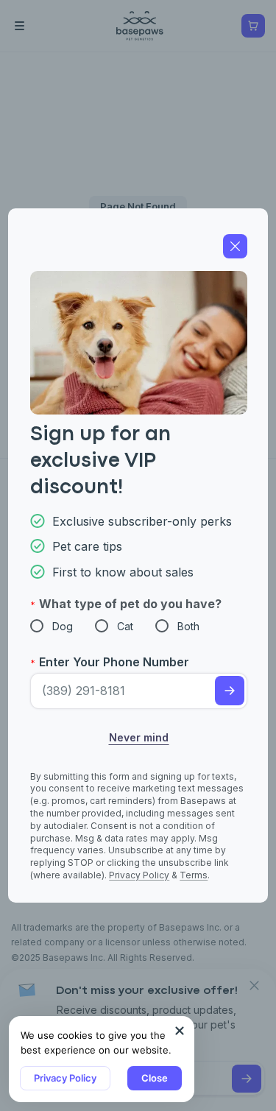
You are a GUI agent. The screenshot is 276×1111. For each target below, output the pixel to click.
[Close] (235, 246)
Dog (62, 626)
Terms (194, 875)
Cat (125, 626)
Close (154, 1078)
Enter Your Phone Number (114, 662)
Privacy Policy (65, 1078)
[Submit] (229, 690)
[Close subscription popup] (179, 1030)
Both (188, 626)
